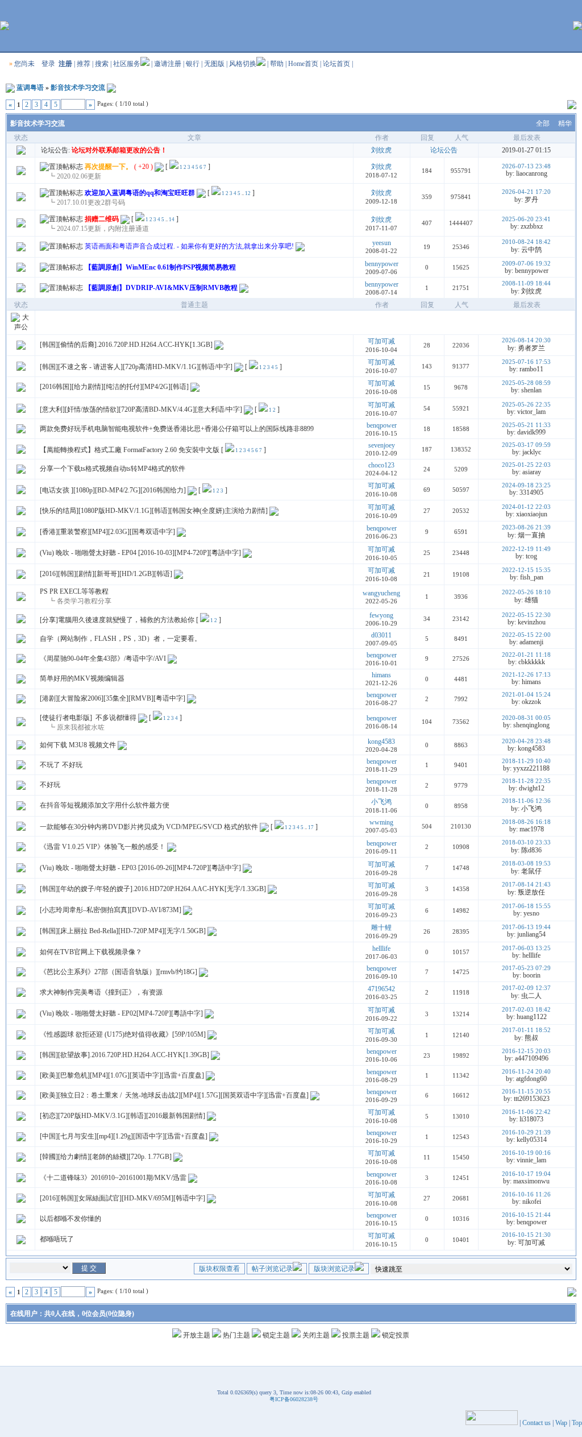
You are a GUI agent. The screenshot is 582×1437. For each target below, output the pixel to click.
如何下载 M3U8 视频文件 (78, 745)
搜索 (102, 64)
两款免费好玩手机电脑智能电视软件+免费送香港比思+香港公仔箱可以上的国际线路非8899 (177, 429)
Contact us (536, 1423)
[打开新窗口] (21, 173)
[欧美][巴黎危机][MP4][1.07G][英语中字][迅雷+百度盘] (122, 1075)
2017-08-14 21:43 (526, 884)
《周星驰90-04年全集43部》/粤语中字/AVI (103, 658)
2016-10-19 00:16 (526, 1152)
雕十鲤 (381, 927)
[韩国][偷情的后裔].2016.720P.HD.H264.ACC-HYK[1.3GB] (126, 345)
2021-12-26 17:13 (526, 674)
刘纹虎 (381, 150)
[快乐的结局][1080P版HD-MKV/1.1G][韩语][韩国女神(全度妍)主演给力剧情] (154, 511)
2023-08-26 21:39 (526, 527)
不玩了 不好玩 (61, 765)
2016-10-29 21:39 (526, 1132)
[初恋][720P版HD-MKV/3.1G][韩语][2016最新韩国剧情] (122, 1116)
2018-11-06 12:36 (526, 800)
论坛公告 (444, 150)
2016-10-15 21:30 (526, 1234)
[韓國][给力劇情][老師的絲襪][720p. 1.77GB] (106, 1157)
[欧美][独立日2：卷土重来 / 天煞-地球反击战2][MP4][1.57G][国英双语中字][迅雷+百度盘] (174, 1095)
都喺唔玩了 (57, 1239)
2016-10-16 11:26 (526, 1194)
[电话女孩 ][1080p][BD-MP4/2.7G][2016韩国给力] (113, 490)
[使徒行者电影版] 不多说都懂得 (88, 718)
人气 (461, 138)
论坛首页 (336, 64)
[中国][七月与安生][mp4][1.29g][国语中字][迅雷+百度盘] (123, 1136)
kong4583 (381, 742)
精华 (565, 123)
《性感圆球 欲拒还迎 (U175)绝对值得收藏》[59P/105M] (123, 1034)
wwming (381, 822)
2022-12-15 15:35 (526, 569)
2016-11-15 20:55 (526, 1091)
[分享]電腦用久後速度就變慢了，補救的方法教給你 (117, 620)
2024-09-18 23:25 (526, 485)
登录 (48, 64)
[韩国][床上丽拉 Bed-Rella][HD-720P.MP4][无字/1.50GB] (123, 931)
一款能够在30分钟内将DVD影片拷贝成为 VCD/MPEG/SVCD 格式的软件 (149, 827)
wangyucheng (381, 593)
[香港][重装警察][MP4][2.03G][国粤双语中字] (107, 532)
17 (311, 827)
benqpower (382, 425)
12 (248, 193)
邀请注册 (167, 64)
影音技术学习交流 (78, 88)
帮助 (277, 64)
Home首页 (303, 64)
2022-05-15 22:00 (526, 634)
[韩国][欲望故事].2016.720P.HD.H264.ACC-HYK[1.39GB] (124, 1055)
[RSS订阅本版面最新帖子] (111, 88)
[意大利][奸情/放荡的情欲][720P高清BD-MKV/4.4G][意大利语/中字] (141, 409)
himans (381, 675)
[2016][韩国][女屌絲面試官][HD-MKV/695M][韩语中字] (122, 1198)
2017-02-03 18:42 (526, 1009)
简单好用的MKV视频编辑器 (82, 678)
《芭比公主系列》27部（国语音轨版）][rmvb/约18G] (118, 972)
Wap (561, 1423)
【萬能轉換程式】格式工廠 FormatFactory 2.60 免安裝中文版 (129, 450)
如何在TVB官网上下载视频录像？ (91, 952)
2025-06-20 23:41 (526, 219)
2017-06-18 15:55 (526, 905)
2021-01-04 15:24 (526, 694)
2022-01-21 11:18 (526, 654)
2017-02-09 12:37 (526, 987)
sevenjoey (381, 445)
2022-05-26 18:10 (526, 592)
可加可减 (381, 341)
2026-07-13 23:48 (526, 166)
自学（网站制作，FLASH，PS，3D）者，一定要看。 (120, 639)
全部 (543, 123)
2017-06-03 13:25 (526, 948)
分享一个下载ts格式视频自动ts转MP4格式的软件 (112, 469)
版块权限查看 (219, 1269)
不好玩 (50, 785)
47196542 (381, 989)
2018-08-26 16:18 (526, 821)
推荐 (83, 64)
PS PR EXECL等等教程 (74, 591)
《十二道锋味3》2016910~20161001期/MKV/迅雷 (113, 1178)
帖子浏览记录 (272, 1269)
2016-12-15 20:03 (526, 1050)
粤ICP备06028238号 (293, 1399)
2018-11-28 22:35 (526, 780)
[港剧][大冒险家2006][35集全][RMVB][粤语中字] (112, 698)
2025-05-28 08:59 (526, 382)
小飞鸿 (381, 802)
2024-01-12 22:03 (526, 506)
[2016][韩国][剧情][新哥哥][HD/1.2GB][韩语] (106, 574)
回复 (427, 138)
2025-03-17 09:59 (526, 444)
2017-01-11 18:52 (526, 1029)
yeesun (381, 243)
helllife (381, 949)
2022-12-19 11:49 (526, 548)
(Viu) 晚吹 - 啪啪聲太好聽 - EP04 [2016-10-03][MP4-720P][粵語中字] (140, 553)
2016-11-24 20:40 (526, 1071)
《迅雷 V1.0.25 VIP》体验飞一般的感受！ (102, 847)
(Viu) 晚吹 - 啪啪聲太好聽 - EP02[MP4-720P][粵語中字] (121, 1013)
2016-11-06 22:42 (526, 1111)
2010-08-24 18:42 (526, 241)
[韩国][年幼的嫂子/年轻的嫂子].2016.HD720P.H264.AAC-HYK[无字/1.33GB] (153, 889)
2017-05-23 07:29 (526, 967)
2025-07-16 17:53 (526, 361)
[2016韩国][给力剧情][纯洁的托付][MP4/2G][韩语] (114, 387)
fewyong (381, 615)
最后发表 (527, 138)
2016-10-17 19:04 (526, 1173)
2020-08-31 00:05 (526, 717)
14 (171, 219)
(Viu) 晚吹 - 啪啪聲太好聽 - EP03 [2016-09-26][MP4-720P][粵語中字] (140, 868)
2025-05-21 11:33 (526, 424)
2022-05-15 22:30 (526, 614)
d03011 (381, 635)
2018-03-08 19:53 (526, 863)
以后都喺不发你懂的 (70, 1219)
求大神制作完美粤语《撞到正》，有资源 (101, 992)
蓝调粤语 (30, 88)
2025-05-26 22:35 (526, 404)
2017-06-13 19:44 (526, 927)
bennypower (381, 264)
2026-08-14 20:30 (526, 340)
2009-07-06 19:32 (526, 263)
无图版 (214, 64)
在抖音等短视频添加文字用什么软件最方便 (104, 805)
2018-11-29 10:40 (526, 760)
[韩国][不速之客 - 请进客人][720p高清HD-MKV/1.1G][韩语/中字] (136, 367)
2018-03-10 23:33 (526, 842)
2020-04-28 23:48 (526, 741)
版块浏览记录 (334, 1269)
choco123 (381, 465)
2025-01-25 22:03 (526, 464)
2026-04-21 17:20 (526, 191)
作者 (382, 138)
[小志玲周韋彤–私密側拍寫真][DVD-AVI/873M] (110, 910)
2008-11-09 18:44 (526, 283)
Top (577, 1423)
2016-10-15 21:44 (526, 1214)
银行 (192, 64)
